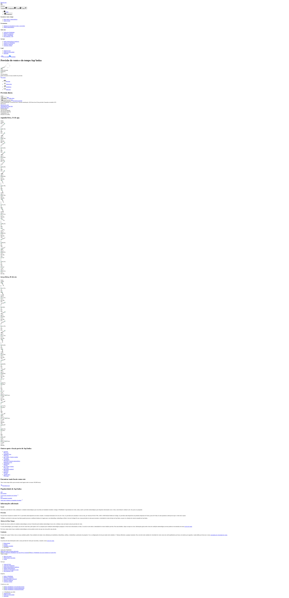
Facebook (13, 56)
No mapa (3, 77)
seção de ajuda (50, 540)
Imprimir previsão (7, 100)
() (7, 106)
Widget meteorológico (9, 27)
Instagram (22, 588)
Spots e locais (7, 20)
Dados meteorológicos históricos (11, 41)
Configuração (9, 14)
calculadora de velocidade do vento (219, 535)
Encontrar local (6, 485)
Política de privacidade (9, 52)
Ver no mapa (6, 56)
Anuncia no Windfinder (9, 43)
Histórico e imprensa (8, 33)
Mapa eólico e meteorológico (10, 19)
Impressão (6, 53)
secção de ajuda (188, 526)
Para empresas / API (8, 36)
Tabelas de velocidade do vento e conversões (14, 26)
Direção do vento (5, 105)
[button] (144, 5)
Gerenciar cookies (8, 45)
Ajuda (6, 11)
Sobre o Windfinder (8, 35)
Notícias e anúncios (8, 44)
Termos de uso (7, 50)
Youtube (22, 589)
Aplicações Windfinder (9, 32)
